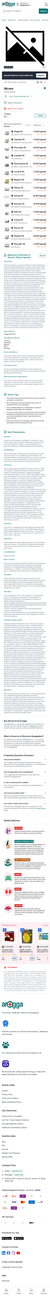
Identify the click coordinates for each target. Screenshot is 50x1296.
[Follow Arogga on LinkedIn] (3, 1253)
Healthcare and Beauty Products (14, 1127)
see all (45, 925)
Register (41, 75)
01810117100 (18, 1175)
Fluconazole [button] (18, 103)
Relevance (37, 125)
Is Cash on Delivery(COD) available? (16, 782)
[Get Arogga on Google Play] (7, 1238)
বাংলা (43, 256)
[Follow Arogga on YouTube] (18, 1253)
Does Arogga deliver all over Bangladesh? (18, 772)
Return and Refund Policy (11, 1102)
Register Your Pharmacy (11, 1153)
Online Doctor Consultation (12, 1116)
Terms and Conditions (10, 1098)
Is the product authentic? (12, 759)
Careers (5, 1091)
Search (43, 11)
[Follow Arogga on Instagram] (13, 1253)
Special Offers (7, 1157)
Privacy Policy (7, 1094)
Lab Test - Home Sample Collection (15, 1120)
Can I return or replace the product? (16, 803)
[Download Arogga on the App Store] (19, 1238)
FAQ (3, 1145)
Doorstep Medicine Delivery (12, 1124)
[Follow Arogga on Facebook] (8, 1253)
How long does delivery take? (14, 793)
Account (5, 1149)
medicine (33, 726)
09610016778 (17, 1171)
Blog (3, 1142)
